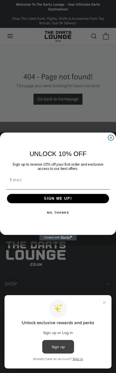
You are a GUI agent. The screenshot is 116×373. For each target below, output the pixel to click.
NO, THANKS (58, 212)
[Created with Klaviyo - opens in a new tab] (58, 237)
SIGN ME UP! (58, 199)
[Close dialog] (111, 138)
